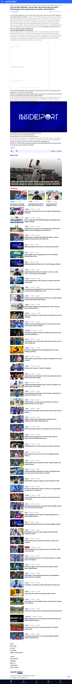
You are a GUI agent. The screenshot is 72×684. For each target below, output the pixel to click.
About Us (12, 663)
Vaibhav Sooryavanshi (16, 652)
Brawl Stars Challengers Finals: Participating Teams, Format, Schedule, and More (41, 350)
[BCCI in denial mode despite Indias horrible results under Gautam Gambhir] (17, 410)
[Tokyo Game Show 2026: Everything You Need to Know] (17, 592)
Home (12, 644)
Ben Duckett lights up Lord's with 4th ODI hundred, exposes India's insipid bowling (41, 567)
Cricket (59, 159)
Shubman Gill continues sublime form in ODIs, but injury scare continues (41, 541)
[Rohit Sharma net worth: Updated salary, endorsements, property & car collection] (17, 601)
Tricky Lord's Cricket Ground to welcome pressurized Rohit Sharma (43, 611)
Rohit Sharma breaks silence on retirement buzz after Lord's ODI (42, 429)
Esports (12, 147)
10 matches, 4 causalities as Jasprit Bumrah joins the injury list (42, 585)
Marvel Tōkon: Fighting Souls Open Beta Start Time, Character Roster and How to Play (41, 307)
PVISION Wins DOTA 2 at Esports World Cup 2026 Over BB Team (42, 446)
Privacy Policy (14, 658)
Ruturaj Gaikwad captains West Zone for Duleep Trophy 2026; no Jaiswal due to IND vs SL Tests (42, 394)
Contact (12, 656)
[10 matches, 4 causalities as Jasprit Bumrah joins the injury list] (17, 584)
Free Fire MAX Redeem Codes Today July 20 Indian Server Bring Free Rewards (42, 498)
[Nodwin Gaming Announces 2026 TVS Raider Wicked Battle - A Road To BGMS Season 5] (17, 514)
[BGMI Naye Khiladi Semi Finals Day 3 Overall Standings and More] (17, 263)
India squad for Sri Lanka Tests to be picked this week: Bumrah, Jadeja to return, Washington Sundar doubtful (35, 182)
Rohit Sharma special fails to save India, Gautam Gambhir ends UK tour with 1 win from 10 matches (42, 506)
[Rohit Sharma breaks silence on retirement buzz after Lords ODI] (17, 428)
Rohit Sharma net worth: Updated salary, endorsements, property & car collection (43, 602)
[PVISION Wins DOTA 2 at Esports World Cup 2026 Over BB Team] (17, 445)
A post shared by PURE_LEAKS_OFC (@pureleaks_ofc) (29, 87)
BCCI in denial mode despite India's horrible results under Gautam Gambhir (42, 411)
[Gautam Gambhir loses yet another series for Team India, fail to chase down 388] (17, 549)
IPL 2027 (12, 648)
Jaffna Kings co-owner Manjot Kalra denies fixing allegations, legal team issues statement (41, 576)
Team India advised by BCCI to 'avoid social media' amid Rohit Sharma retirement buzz (41, 636)
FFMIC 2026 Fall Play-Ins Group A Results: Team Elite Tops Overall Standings (43, 316)
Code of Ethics (14, 667)
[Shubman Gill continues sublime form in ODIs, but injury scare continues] (17, 540)
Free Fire (27, 278)
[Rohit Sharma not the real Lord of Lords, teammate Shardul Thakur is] (17, 454)
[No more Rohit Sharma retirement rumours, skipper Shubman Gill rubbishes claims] (17, 462)
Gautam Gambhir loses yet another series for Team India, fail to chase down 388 (42, 550)
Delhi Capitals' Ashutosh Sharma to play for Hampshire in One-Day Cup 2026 (43, 359)
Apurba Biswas (15, 11)
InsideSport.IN (29, 28)
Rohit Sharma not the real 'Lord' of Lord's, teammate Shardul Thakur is (41, 454)
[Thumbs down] (16, 151)
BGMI (26, 244)
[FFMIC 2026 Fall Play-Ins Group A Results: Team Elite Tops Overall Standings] (17, 315)
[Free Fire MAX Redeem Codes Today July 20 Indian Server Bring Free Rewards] (17, 497)
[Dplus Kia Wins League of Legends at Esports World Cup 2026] (17, 480)
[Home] (11, 2)
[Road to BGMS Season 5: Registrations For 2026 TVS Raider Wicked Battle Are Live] (17, 254)
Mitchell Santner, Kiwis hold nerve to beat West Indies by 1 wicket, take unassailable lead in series (41, 437)
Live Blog (27, 547)
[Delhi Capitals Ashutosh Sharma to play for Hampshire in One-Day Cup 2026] (17, 358)
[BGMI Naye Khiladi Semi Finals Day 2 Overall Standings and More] (17, 523)
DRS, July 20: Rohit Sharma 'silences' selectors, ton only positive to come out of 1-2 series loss (42, 489)
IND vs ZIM (23, 682)
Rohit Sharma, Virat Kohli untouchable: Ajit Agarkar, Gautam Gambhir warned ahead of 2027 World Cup (17, 204)
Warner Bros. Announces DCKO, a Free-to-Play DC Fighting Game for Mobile (42, 212)
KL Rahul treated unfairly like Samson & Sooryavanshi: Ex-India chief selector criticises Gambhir (42, 324)
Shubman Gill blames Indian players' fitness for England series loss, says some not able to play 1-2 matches (42, 472)
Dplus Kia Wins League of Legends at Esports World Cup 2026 (41, 481)
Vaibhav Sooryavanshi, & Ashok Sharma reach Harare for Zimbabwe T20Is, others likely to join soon (40, 420)
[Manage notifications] (69, 677)
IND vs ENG (13, 646)
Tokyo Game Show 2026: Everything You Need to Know (39, 593)
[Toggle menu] (2, 2)
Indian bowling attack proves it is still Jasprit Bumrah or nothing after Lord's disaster (42, 558)
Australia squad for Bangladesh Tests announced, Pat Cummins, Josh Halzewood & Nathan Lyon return (53, 204)
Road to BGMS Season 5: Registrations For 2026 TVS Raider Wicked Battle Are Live (41, 255)
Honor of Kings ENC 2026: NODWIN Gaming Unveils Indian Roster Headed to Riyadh (42, 220)
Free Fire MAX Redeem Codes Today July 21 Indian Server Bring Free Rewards (42, 281)
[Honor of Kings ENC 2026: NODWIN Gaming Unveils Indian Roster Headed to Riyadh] (17, 220)
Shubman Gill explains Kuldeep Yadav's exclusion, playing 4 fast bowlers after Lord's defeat (42, 385)
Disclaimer (13, 661)
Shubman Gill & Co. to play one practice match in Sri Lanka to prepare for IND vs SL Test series (41, 402)
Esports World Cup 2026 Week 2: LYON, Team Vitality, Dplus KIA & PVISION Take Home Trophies (42, 376)
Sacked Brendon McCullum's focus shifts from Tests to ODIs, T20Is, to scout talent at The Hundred (36, 204)
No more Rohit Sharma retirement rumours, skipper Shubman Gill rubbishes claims (42, 463)
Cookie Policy (14, 665)
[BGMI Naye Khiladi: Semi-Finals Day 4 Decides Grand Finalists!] (17, 246)
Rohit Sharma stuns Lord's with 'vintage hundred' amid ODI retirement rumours (41, 532)
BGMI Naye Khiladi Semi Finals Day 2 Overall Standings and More (42, 524)
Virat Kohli (13, 650)
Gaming (26, 209)
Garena (19, 141)
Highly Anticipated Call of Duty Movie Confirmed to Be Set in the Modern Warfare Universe (42, 619)
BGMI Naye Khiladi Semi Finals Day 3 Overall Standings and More (42, 264)
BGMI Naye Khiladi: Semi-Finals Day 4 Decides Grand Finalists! (41, 247)
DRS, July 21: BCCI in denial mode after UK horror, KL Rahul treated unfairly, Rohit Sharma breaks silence (42, 298)
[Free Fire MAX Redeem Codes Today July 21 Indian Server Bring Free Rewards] (17, 280)
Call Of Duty (27, 330)
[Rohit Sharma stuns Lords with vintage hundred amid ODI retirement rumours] (17, 532)
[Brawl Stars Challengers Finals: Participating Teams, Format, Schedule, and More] (17, 350)
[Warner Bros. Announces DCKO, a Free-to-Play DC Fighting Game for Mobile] (17, 211)
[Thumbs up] (11, 151)
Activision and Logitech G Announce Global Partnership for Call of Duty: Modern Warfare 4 (42, 333)
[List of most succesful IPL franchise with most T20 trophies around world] (17, 627)
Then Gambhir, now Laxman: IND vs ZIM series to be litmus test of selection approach (43, 342)
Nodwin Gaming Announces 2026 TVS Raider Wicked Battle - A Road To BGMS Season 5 (41, 515)
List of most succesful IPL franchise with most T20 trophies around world (41, 628)
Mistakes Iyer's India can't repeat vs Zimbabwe (37, 368)
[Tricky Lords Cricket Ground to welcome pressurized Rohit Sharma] (17, 610)
